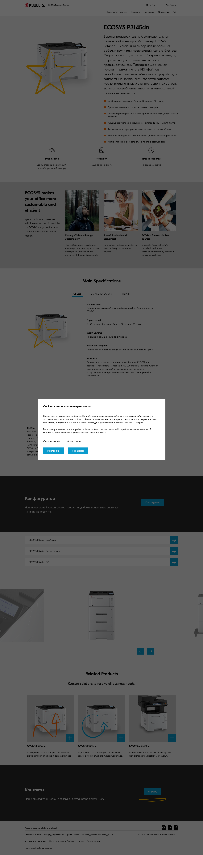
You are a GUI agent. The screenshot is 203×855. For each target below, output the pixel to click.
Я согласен (78, 450)
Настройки (53, 450)
